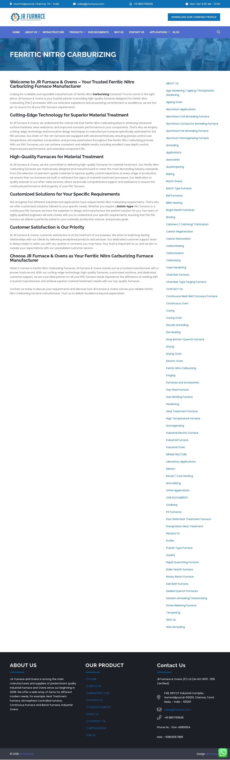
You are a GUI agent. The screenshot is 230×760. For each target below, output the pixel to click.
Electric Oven (174, 361)
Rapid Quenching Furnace (182, 562)
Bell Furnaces (174, 195)
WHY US (171, 620)
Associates (173, 159)
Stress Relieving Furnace (181, 605)
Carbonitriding (175, 246)
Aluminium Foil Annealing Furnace (187, 131)
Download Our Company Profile (194, 17)
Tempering (173, 612)
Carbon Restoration (178, 239)
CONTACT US (174, 289)
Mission (170, 469)
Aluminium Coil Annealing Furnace (187, 116)
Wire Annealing (175, 627)
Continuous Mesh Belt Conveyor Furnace (191, 296)
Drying (170, 346)
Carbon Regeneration (179, 231)
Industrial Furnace (177, 440)
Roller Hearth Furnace (179, 569)
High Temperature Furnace (183, 418)
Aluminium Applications (181, 109)
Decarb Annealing (177, 325)
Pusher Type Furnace (179, 548)
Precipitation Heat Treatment (184, 526)
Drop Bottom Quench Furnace (185, 339)
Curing (170, 310)
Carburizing (173, 260)
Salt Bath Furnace (177, 584)
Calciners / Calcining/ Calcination (187, 224)
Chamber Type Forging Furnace (186, 282)
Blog (92, 735)
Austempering (175, 167)
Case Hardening (176, 267)
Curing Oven (174, 318)
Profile (170, 540)
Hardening (172, 404)
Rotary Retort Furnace (180, 576)
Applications (173, 152)
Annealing (172, 145)
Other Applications (178, 490)
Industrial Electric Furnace (182, 433)
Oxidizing (171, 505)
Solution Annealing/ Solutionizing (186, 598)
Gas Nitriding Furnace (179, 397)
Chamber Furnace (177, 274)
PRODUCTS (173, 533)
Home (92, 679)
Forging (170, 375)
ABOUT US (172, 83)
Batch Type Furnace (179, 188)
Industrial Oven (175, 447)
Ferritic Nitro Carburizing (181, 368)
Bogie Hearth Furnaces (180, 210)
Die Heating (173, 332)
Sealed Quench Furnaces (182, 591)
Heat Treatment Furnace (182, 411)
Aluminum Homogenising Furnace (187, 138)
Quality (170, 555)
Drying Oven (174, 354)
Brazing (170, 217)
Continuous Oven (177, 303)
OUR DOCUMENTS (177, 497)
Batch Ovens (174, 181)
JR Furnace (26, 754)
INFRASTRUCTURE (176, 454)
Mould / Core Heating (179, 476)
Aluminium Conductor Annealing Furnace (192, 123)
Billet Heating (174, 203)
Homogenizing (175, 425)
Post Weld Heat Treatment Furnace (188, 519)
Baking (170, 174)
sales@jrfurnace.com (177, 709)
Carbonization (175, 253)
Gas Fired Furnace (177, 390)
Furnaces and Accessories (182, 382)
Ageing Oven (174, 102)
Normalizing (173, 483)
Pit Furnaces (173, 512)
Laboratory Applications (181, 461)
